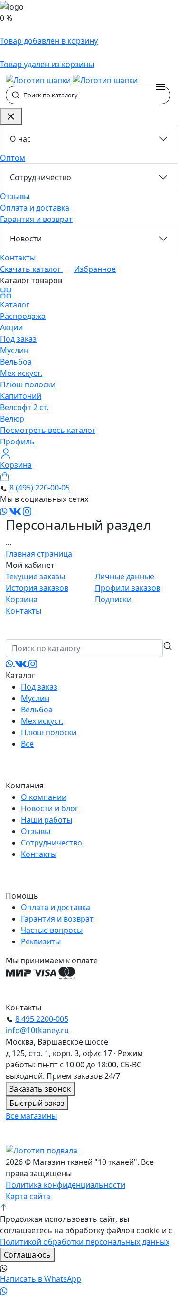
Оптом (12, 158)
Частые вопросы (52, 930)
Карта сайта (28, 1196)
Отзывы (14, 196)
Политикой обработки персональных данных (84, 1242)
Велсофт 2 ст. (24, 407)
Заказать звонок (40, 1089)
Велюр (12, 418)
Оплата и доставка (34, 207)
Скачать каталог (31, 269)
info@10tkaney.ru (37, 1030)
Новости (26, 238)
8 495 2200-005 (41, 1019)
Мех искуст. (21, 373)
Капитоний (20, 396)
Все (27, 744)
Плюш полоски (28, 384)
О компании (43, 797)
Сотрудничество (40, 177)
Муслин (14, 350)
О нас (20, 139)
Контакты (18, 257)
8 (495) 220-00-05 (39, 487)
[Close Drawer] (11, 116)
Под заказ (18, 339)
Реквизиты (41, 941)
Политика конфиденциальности (65, 1185)
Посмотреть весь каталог (47, 430)
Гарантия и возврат (36, 219)
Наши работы (46, 820)
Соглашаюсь (27, 1254)
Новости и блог (49, 808)
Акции (11, 327)
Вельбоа (16, 361)
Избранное (95, 269)
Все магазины (31, 1116)
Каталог (14, 304)
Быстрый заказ (37, 1103)
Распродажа (23, 316)
